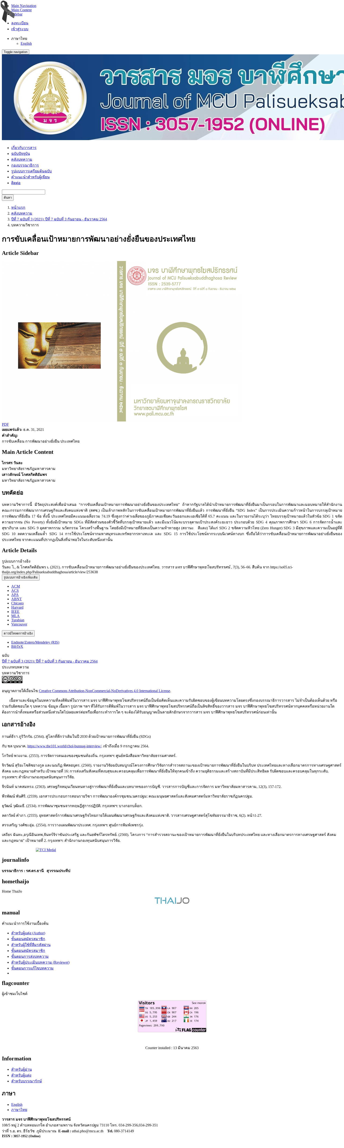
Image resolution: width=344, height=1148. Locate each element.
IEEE (15, 612)
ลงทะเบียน (19, 23)
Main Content (21, 10)
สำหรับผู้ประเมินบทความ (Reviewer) (40, 962)
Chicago (17, 603)
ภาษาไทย (19, 1110)
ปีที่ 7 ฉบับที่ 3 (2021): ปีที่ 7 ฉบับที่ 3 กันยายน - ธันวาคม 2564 (59, 219)
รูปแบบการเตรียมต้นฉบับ (31, 171)
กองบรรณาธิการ (25, 165)
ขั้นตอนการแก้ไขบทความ (32, 968)
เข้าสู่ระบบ (19, 29)
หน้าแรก (18, 207)
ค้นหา (8, 197)
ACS (15, 591)
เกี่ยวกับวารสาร (24, 148)
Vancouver (19, 624)
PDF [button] (5, 424)
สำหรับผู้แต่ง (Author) (28, 933)
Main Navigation (23, 6)
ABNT (16, 599)
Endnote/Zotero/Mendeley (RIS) (35, 642)
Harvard (17, 607)
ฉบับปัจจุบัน (20, 154)
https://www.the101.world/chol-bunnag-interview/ (64, 746)
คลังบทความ (21, 159)
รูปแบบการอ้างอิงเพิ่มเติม (21, 577)
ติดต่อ (16, 183)
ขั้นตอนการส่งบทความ (30, 956)
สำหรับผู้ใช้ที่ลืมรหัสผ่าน (31, 945)
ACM (15, 586)
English (26, 43)
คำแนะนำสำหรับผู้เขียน (30, 177)
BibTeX (17, 647)
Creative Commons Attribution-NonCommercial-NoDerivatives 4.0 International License (104, 691)
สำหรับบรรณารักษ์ (26, 1081)
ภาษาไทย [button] (19, 39)
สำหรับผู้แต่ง (21, 1075)
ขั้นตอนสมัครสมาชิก (28, 939)
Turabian (17, 620)
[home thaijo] (172, 903)
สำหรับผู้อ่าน (21, 1069)
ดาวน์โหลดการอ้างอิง (18, 633)
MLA (15, 616)
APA (15, 595)
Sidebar (16, 14)
